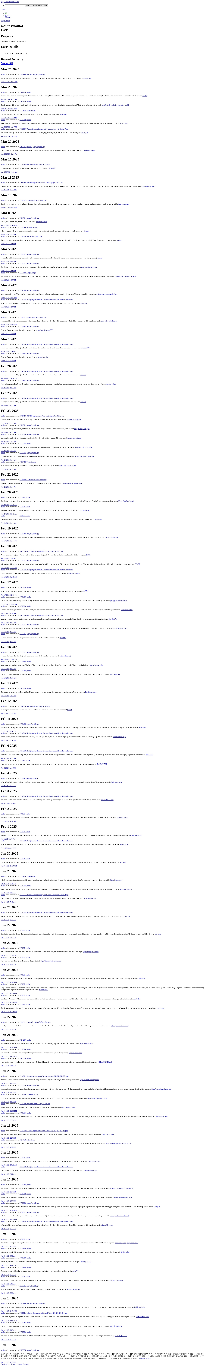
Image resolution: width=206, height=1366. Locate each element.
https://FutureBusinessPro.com (51, 961)
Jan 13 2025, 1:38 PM (8, 1362)
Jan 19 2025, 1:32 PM (8, 1147)
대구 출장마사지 (121, 1336)
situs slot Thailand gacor (119, 628)
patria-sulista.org (65, 656)
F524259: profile (25, 1040)
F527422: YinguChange (28, 273)
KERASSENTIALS (105, 1062)
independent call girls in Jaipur (72, 483)
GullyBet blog (115, 674)
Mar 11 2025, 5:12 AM (9, 190)
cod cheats (160, 1008)
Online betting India (96, 665)
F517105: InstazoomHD (28, 110)
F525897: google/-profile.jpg (29, 453)
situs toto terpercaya (119, 737)
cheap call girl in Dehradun (84, 456)
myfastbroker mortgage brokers (125, 276)
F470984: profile (25, 1185)
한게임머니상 (86, 1262)
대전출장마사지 (139, 1307)
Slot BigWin (112, 619)
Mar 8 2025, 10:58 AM (9, 225)
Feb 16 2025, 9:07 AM (8, 669)
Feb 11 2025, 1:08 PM (8, 731)
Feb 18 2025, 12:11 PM (9, 577)
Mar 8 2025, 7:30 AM (8, 244)
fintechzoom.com (161, 1116)
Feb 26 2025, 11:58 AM (9, 378)
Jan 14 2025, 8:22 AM (8, 1340)
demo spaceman (123, 204)
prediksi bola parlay (107, 800)
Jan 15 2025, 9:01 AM (8, 1256)
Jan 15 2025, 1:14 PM (8, 1246)
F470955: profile (25, 1113)
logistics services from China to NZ (121, 1188)
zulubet (144, 96)
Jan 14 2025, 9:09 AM (8, 1330)
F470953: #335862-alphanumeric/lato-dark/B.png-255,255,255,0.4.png (44, 1131)
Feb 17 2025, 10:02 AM (9, 604)
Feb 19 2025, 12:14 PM (9, 541)
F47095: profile (25, 497)
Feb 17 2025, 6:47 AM (8, 632)
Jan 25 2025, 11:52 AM (9, 1002)
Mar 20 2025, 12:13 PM (9, 154)
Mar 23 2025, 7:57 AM (9, 118)
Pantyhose (98, 519)
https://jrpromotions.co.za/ (119, 1026)
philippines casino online (118, 600)
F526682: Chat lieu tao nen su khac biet (33, 200)
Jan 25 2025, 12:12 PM (9, 982)
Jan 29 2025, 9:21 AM (8, 884)
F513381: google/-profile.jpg (29, 634)
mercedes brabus (89, 150)
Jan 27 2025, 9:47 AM (8, 937)
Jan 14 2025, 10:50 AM (9, 1320)
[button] (5, 2)
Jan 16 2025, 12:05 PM (9, 1219)
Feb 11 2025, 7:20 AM (8, 740)
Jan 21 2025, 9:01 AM (8, 1066)
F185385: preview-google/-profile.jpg (32, 74)
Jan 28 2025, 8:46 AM (8, 920)
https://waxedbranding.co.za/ (89, 1080)
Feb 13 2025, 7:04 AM (8, 696)
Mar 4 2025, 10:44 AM (9, 298)
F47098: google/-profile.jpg (29, 778)
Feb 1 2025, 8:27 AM (8, 848)
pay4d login (124, 123)
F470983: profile (25, 597)
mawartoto (142, 727)
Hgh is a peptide (116, 782)
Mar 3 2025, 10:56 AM (9, 324)
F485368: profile (25, 587)
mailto (3, 74)
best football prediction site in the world (115, 105)
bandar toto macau (73, 573)
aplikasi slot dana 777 (45, 330)
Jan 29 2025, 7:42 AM (8, 902)
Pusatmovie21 (43, 990)
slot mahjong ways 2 (149, 186)
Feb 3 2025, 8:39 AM (8, 803)
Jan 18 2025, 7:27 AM (8, 1174)
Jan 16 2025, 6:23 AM (8, 1229)
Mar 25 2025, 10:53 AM (9, 82)
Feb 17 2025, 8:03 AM (8, 623)
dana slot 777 (84, 348)
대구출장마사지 (116, 1326)
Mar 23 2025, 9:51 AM (9, 109)
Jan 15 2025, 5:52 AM (8, 1293)
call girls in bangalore (74, 419)
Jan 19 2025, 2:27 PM (8, 1138)
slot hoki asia (124, 844)
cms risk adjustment (135, 835)
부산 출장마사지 (142, 1317)
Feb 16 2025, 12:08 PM (9, 659)
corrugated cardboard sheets (119, 1216)
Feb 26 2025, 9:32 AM (8, 388)
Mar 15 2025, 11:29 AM (9, 172)
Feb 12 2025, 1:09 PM (8, 713)
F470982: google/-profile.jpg (29, 326)
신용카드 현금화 (145, 1358)
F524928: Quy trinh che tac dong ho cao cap (35, 164)
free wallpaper (85, 510)
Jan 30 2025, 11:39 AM (9, 866)
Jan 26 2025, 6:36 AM (8, 964)
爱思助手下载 (102, 764)
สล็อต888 (63, 638)
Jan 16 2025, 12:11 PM (9, 1210)
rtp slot (86, 231)
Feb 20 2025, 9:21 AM (8, 523)
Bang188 (157, 1207)
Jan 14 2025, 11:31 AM (9, 1311)
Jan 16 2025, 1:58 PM (8, 1201)
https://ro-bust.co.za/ (86, 1044)
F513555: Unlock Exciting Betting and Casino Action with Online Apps (44, 129)
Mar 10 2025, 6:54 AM (9, 208)
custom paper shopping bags (122, 1197)
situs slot (83, 375)
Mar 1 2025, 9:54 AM (8, 361)
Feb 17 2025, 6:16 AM (8, 642)
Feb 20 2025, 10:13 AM (9, 514)
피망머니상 (125, 1252)
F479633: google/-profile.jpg (29, 290)
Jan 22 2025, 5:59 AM (8, 1029)
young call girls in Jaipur (67, 465)
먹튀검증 (52, 168)
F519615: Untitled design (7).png (31, 236)
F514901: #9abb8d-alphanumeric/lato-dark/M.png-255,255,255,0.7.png (44, 1076)
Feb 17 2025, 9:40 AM (8, 613)
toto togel (158, 934)
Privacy (19, 1364)
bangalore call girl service (83, 447)
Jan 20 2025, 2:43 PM (8, 1083)
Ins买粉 (86, 591)
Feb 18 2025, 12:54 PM (9, 568)
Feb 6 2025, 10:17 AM (8, 758)
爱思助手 (149, 755)
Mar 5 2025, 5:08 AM (8, 280)
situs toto (127, 916)
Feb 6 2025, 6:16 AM (8, 768)
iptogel (100, 258)
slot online (83, 303)
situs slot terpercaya (90, 1170)
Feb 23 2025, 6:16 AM (8, 469)
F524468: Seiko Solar (27, 1140)
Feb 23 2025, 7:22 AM (8, 451)
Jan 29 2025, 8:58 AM (8, 893)
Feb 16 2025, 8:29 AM (8, 678)
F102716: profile (25, 92)
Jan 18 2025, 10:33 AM (9, 1165)
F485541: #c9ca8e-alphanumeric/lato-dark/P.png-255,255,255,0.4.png (43, 1313)
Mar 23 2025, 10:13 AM (9, 99)
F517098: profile (25, 443)
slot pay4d (63, 114)
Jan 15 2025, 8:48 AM (8, 1265)
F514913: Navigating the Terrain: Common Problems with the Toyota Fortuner (46, 300)
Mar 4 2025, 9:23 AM (8, 307)
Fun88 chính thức (91, 692)
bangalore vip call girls (81, 429)
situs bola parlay (122, 817)
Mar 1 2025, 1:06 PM (8, 351)
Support (26, 1364)
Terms (13, 1364)
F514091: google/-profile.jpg (29, 1286)
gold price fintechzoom (89, 267)
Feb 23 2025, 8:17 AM (8, 432)
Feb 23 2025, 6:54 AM (8, 460)
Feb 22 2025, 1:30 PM (8, 487)
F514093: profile (25, 120)
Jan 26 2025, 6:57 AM (8, 955)
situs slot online (43, 357)
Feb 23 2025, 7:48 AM (8, 441)
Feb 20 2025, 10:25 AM (9, 505)
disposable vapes (107, 1225)
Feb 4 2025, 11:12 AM (8, 786)
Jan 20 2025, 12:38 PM (9, 1111)
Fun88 (69, 710)
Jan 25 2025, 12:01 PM (9, 993)
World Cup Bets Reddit (126, 501)
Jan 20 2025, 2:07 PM (8, 1093)
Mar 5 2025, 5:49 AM (8, 271)
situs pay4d (87, 78)
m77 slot (137, 999)
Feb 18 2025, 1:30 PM (8, 558)
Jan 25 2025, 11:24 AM (9, 1012)
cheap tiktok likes (127, 610)
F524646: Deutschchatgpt (28, 227)
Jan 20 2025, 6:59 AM (8, 1120)
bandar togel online (111, 537)
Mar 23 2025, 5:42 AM (9, 136)
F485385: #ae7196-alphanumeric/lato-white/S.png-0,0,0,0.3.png (41, 551)
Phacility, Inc (5, 1364)
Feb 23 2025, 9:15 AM (8, 423)
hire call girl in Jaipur (74, 438)
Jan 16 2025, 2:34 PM (8, 1192)
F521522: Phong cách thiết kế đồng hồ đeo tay (35, 1022)
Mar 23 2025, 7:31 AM (9, 127)
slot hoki (123, 862)
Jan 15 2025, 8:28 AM (8, 1275)
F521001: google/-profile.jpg (29, 218)
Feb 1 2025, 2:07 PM (8, 839)
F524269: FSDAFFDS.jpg (29, 1094)
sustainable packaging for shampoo (126, 1243)
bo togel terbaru (94, 1161)
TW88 (88, 555)
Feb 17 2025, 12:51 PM (9, 595)
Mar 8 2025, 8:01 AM (8, 234)
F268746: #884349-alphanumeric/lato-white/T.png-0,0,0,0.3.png (41, 182)
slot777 (75, 1271)
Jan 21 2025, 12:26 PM (9, 1047)
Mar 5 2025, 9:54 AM (8, 261)
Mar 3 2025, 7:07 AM (8, 334)
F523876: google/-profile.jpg (29, 1085)
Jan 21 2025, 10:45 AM (9, 1056)
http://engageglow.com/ (90, 952)
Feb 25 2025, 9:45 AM (8, 405)
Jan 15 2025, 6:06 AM (8, 1284)
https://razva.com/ (116, 880)
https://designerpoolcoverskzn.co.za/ (118, 1143)
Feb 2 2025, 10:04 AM (8, 821)
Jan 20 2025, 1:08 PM (8, 1102)
